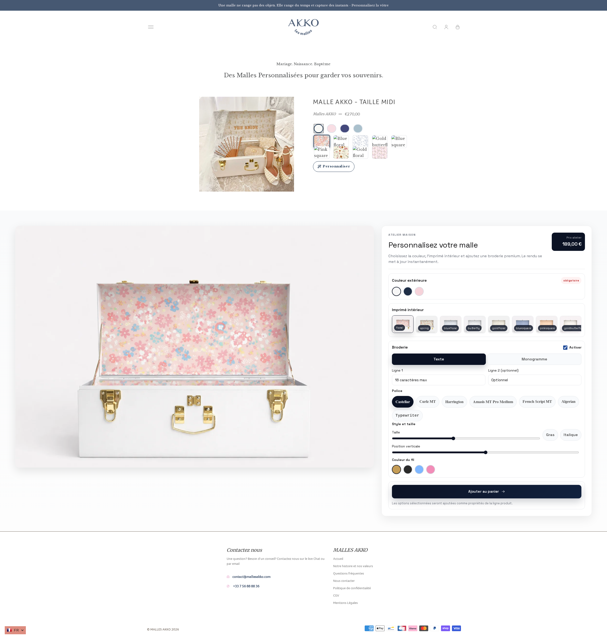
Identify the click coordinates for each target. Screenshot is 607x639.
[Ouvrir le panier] (457, 27)
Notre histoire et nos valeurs (353, 566)
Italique (571, 434)
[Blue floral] (341, 141)
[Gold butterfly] (380, 141)
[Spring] (341, 152)
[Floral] (321, 141)
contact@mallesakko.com (251, 577)
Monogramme (534, 359)
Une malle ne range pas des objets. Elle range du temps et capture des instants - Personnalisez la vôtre (303, 5)
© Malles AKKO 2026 (163, 629)
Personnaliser (336, 166)
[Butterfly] (360, 141)
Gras (550, 434)
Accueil (338, 559)
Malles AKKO (324, 114)
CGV (336, 595)
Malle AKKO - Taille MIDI (354, 102)
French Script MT (537, 402)
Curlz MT (427, 402)
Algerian (568, 402)
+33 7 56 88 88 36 (245, 586)
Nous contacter (344, 581)
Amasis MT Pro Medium (493, 401)
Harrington (454, 401)
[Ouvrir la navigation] (151, 27)
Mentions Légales (345, 603)
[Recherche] (434, 27)
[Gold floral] (360, 152)
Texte (438, 359)
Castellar (402, 401)
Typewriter (407, 416)
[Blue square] (399, 141)
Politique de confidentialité (352, 588)
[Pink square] (322, 152)
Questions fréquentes (348, 573)
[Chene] (380, 152)
